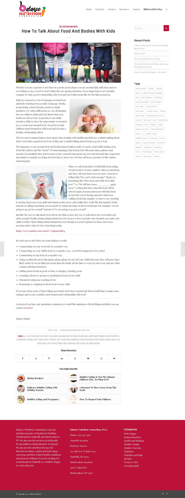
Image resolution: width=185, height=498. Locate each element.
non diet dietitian (76, 343)
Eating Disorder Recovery (155, 116)
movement (153, 138)
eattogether (63, 339)
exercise (138, 120)
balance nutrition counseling (73, 336)
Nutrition (128, 451)
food (154, 120)
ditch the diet (49, 339)
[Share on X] (35, 358)
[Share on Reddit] (101, 358)
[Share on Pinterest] (48, 358)
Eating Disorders (132, 437)
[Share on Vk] (88, 358)
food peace (99, 339)
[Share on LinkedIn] (62, 358)
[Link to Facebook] (167, 494)
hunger (138, 134)
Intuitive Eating (131, 444)
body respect (140, 111)
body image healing (142, 102)
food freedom (86, 339)
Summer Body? (140, 53)
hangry (153, 125)
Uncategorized (131, 465)
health (160, 125)
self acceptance (159, 152)
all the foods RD (31, 336)
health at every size (142, 129)
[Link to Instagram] (163, 494)
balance (54, 336)
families (74, 339)
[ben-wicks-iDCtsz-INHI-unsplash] (68, 63)
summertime (147, 156)
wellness (157, 156)
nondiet (138, 143)
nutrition (138, 147)
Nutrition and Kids (68, 26)
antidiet (151, 88)
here (29, 307)
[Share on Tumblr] (75, 358)
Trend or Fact (131, 462)
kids (65, 343)
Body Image (130, 433)
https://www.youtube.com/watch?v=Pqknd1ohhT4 (40, 231)
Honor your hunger (157, 129)
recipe (138, 152)
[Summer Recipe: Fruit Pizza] (2, 249)
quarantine (157, 147)
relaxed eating (93, 343)
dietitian (38, 339)
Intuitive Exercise (132, 448)
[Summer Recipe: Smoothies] (183, 249)
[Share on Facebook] (22, 358)
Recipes (128, 458)
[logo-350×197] (32, 9)
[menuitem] (88, 9)
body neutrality (156, 102)
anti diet (44, 336)
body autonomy (147, 97)
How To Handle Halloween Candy (147, 58)
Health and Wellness (134, 440)
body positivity (152, 106)
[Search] (166, 9)
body (91, 336)
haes (108, 339)
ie (143, 134)
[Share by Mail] (114, 358)
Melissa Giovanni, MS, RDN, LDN (76, 330)
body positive (112, 336)
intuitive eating (54, 343)
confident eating (25, 339)
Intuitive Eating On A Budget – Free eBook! (150, 72)
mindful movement (142, 138)
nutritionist (147, 147)
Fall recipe (147, 120)
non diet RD (161, 143)
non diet (162, 138)
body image (100, 336)
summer (138, 156)
